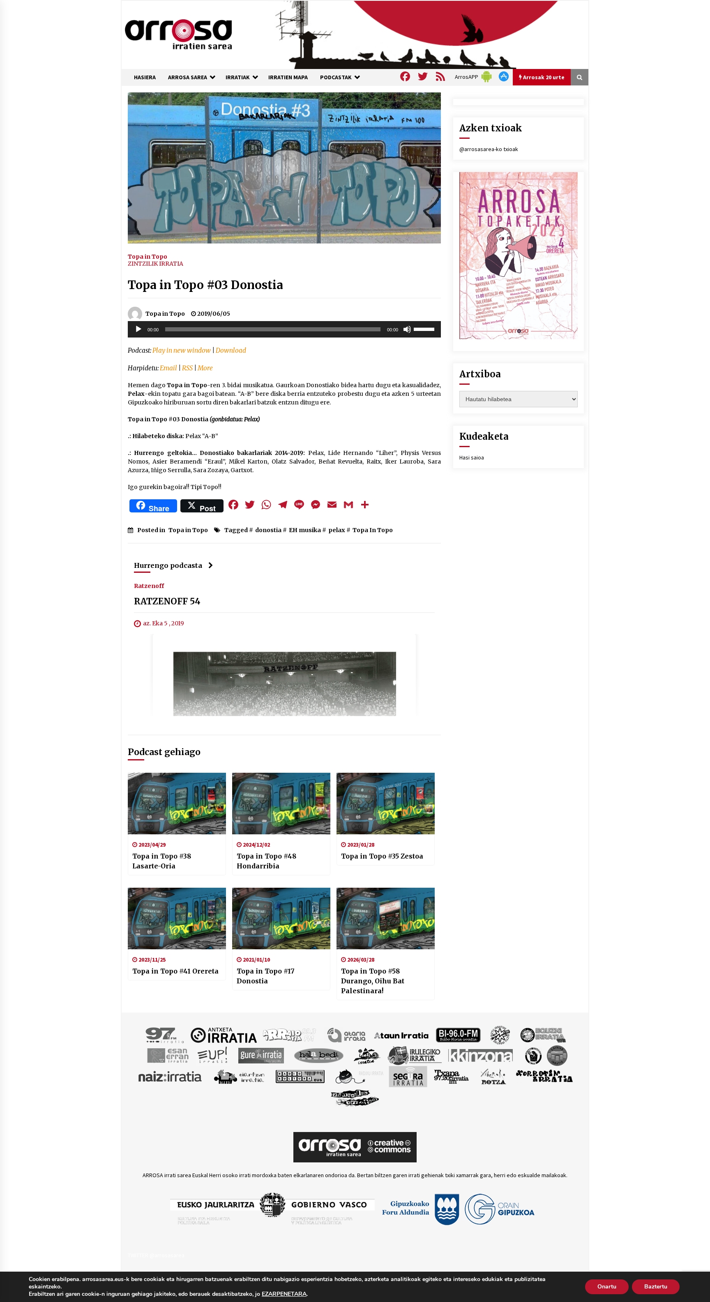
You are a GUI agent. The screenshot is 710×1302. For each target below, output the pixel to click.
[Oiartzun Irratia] (239, 1076)
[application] (284, 329)
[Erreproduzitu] (138, 329)
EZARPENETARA (284, 1294)
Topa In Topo (373, 530)
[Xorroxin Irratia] (544, 1076)
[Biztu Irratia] (500, 1034)
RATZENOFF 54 (167, 601)
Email (168, 368)
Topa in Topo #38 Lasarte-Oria (161, 861)
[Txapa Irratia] (451, 1076)
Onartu (606, 1287)
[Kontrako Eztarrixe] (533, 1055)
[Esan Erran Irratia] (167, 1055)
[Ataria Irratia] (347, 1034)
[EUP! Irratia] (213, 1055)
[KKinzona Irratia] (481, 1055)
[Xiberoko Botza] (492, 1076)
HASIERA (145, 77)
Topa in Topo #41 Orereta (175, 971)
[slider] (425, 328)
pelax (336, 530)
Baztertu (655, 1287)
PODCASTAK (336, 77)
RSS (187, 368)
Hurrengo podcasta (168, 565)
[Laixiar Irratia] (557, 1055)
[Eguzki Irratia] (542, 1034)
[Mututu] (407, 329)
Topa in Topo (147, 256)
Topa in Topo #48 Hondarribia (266, 861)
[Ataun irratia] (401, 1034)
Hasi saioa (471, 457)
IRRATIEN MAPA (288, 77)
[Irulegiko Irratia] (415, 1055)
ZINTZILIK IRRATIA (155, 263)
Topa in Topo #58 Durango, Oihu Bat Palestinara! (372, 981)
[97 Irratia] (165, 1034)
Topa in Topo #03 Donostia (205, 285)
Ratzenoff (149, 586)
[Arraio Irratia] (289, 1034)
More (205, 368)
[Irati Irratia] (367, 1055)
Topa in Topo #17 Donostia (266, 976)
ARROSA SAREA (187, 77)
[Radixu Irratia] (358, 1076)
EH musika (305, 530)
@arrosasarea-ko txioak (488, 149)
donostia (268, 530)
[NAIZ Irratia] (170, 1076)
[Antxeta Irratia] (224, 1034)
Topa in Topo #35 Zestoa (382, 856)
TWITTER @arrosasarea (156, 1255)
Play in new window (181, 350)
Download (231, 350)
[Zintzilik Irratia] (355, 1097)
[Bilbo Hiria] (458, 1034)
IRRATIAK (238, 77)
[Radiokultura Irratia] (300, 1076)
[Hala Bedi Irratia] (318, 1055)
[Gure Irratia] (261, 1055)
